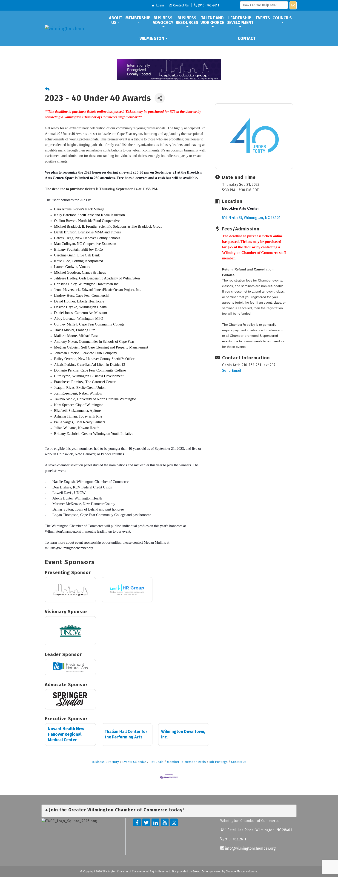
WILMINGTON (152, 38)
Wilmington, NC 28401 (258, 830)
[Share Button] (160, 98)
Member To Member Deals (186, 762)
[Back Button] (47, 89)
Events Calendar (134, 762)
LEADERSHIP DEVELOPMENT (239, 20)
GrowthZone (200, 871)
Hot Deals (156, 762)
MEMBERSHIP (137, 17)
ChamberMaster (235, 871)
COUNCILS (282, 17)
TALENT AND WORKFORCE (212, 20)
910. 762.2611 (235, 839)
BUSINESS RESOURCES (187, 20)
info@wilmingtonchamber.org (250, 848)
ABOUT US (115, 20)
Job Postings (218, 762)
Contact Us (238, 762)
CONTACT (246, 38)
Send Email (231, 370)
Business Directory (105, 762)
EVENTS (263, 17)
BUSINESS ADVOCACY (163, 20)
